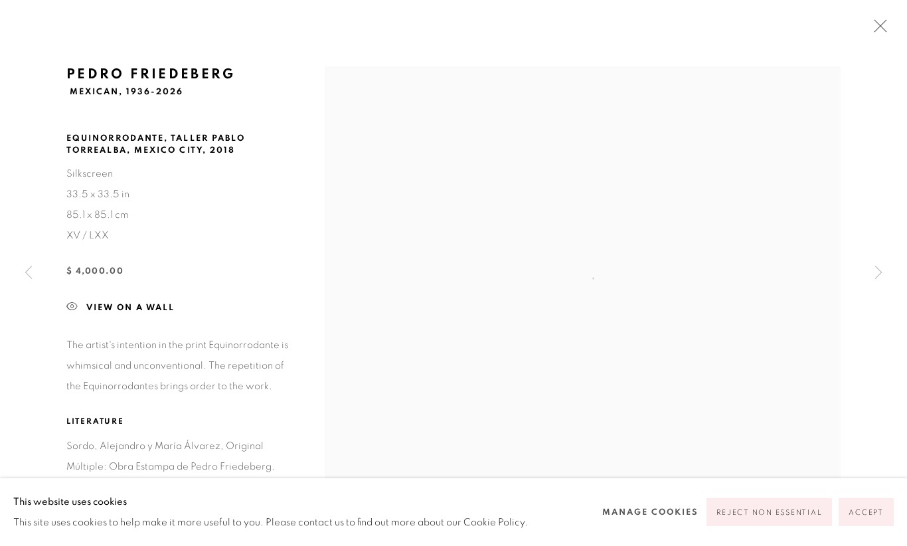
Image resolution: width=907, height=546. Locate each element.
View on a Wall (130, 307)
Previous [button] (28, 273)
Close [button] (877, 30)
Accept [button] (866, 512)
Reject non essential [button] (769, 512)
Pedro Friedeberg (151, 74)
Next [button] (878, 273)
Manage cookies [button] (650, 512)
